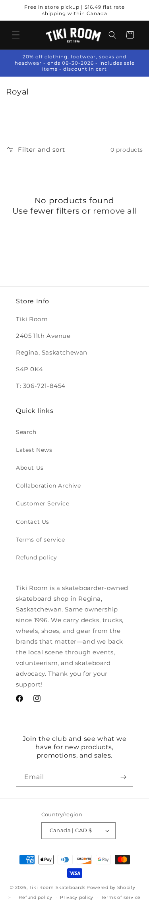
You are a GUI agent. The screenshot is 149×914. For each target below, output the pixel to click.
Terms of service (40, 539)
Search (26, 432)
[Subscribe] (123, 777)
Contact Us (32, 521)
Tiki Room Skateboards (57, 887)
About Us (30, 467)
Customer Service (43, 503)
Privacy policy (76, 897)
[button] (16, 35)
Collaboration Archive (48, 485)
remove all (115, 211)
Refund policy (36, 557)
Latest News (34, 449)
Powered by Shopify (111, 887)
